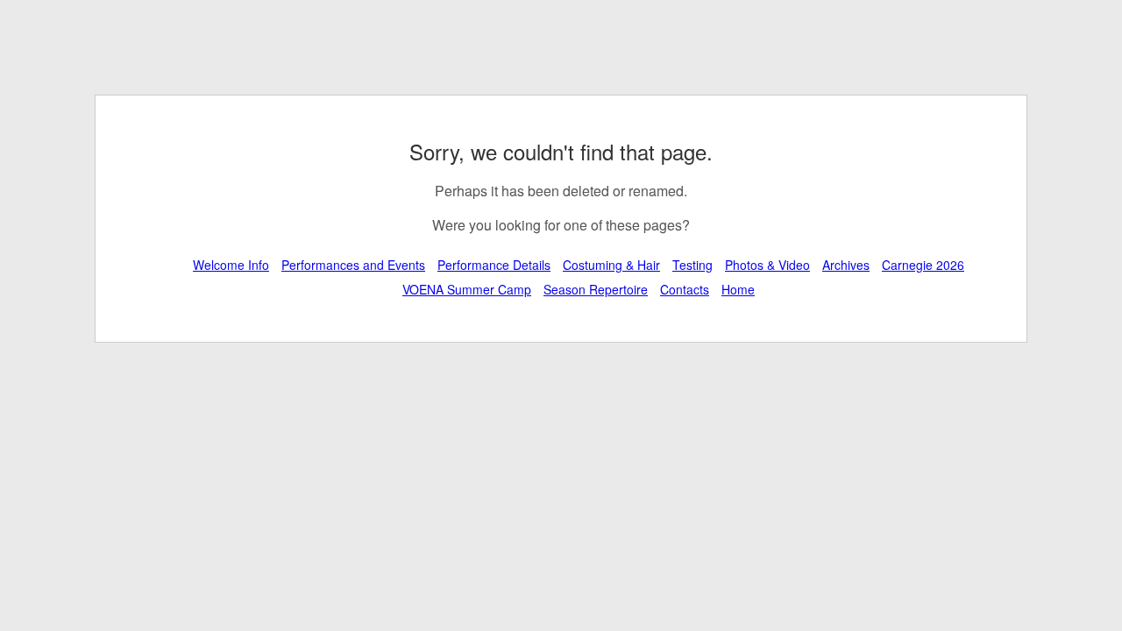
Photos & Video (767, 264)
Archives (846, 264)
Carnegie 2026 (923, 264)
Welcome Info (231, 264)
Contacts (684, 289)
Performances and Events (353, 264)
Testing (692, 264)
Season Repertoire (595, 289)
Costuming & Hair (611, 264)
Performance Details (493, 264)
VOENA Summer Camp (466, 289)
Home (738, 289)
